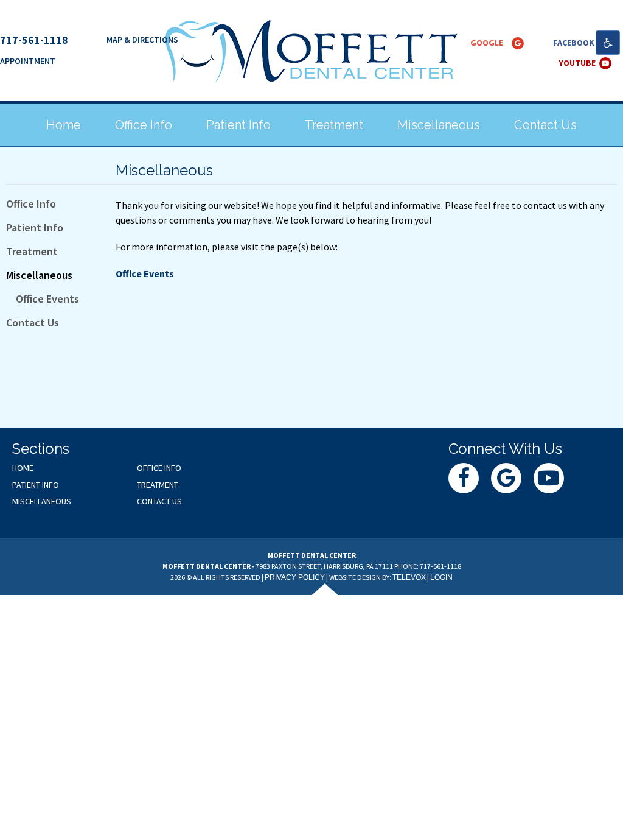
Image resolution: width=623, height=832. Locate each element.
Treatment (32, 251)
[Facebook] (463, 478)
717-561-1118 (34, 40)
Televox (409, 577)
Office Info (31, 204)
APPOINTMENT (27, 60)
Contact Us (32, 323)
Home (22, 467)
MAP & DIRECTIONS (142, 39)
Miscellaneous (39, 275)
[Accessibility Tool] (608, 42)
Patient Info (34, 227)
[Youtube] (605, 63)
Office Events (47, 299)
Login (441, 577)
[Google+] (518, 43)
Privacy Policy (295, 577)
